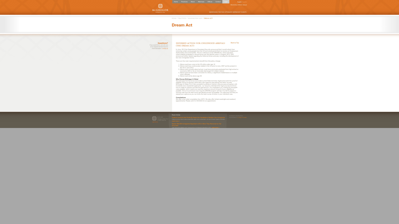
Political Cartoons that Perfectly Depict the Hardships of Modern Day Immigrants (198, 117)
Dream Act (208, 18)
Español (244, 2)
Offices (210, 1)
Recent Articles (176, 115)
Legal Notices (155, 121)
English (239, 2)
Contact (218, 1)
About (193, 1)
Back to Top (235, 43)
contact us (165, 48)
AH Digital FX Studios (242, 117)
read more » (176, 121)
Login (226, 1)
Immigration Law (195, 18)
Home (176, 1)
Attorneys (201, 1)
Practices (184, 1)
